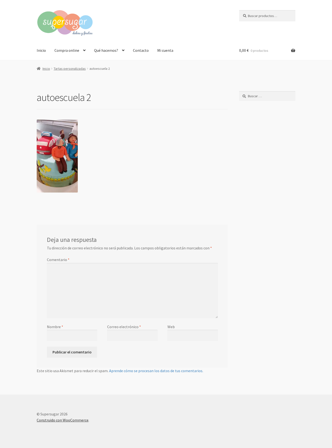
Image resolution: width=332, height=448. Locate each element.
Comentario (58, 259)
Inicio (41, 50)
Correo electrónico (124, 326)
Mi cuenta (165, 50)
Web (171, 326)
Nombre (55, 326)
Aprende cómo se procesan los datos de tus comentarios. (156, 370)
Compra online (66, 50)
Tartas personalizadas (70, 68)
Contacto (141, 50)
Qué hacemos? (106, 50)
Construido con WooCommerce (62, 420)
